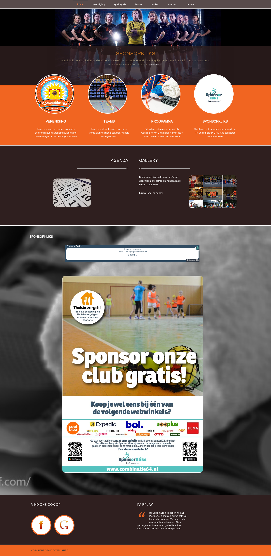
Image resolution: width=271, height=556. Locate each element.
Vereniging (99, 4)
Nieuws (172, 4)
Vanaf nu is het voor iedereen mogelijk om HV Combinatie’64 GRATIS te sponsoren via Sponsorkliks (215, 133)
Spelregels (120, 4)
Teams (138, 4)
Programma (162, 121)
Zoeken (189, 4)
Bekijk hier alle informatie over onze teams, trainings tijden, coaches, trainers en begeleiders (109, 133)
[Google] (64, 517)
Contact (155, 4)
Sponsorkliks (215, 121)
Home (80, 4)
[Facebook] (41, 517)
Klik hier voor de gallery (151, 193)
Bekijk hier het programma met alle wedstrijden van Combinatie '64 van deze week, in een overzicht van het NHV (162, 133)
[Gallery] (213, 191)
